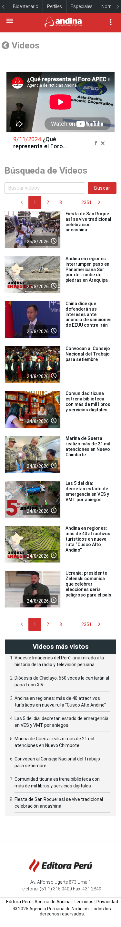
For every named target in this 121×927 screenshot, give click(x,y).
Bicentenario (25, 6)
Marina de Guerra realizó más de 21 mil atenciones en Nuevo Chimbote (88, 446)
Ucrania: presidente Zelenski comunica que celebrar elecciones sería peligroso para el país (88, 584)
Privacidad (107, 901)
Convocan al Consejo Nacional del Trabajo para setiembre (88, 354)
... (73, 202)
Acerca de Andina (53, 901)
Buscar (102, 188)
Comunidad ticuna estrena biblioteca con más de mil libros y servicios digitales (88, 401)
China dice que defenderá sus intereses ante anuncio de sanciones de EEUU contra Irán (89, 314)
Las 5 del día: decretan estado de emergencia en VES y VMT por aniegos (87, 491)
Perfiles (54, 6)
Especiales (82, 6)
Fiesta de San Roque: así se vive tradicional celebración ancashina (88, 221)
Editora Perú (19, 901)
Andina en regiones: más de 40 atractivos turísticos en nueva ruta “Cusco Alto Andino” (88, 539)
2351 (86, 202)
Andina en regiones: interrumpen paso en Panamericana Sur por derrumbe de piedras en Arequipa (87, 269)
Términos (84, 901)
